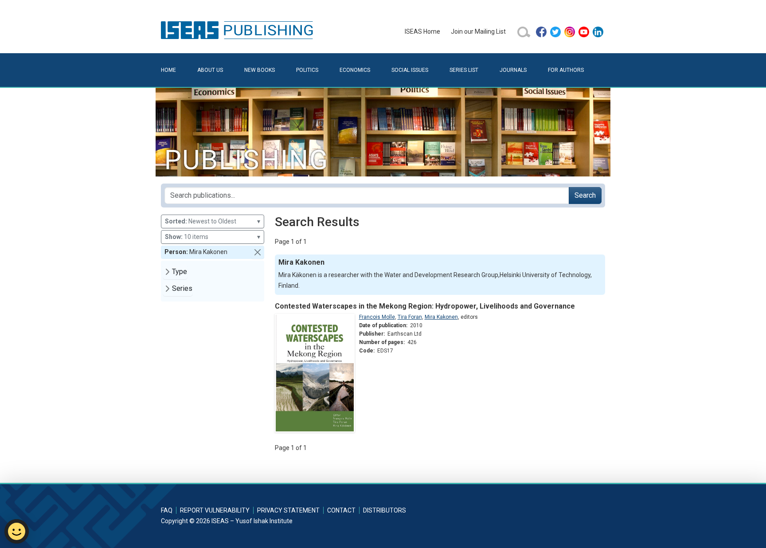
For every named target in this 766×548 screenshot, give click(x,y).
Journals (513, 70)
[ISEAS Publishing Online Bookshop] (238, 29)
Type (179, 271)
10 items (212, 236)
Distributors (384, 510)
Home (168, 70)
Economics (355, 70)
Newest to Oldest (212, 221)
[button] (257, 252)
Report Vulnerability (215, 510)
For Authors (566, 70)
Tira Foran (410, 317)
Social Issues (409, 70)
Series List (463, 70)
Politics (307, 70)
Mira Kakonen (441, 317)
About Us (210, 70)
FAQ (166, 510)
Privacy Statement (288, 510)
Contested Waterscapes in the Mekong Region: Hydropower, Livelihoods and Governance (425, 306)
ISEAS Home (422, 31)
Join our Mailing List (478, 31)
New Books (259, 70)
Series (182, 288)
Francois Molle (377, 317)
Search (585, 195)
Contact (341, 510)
